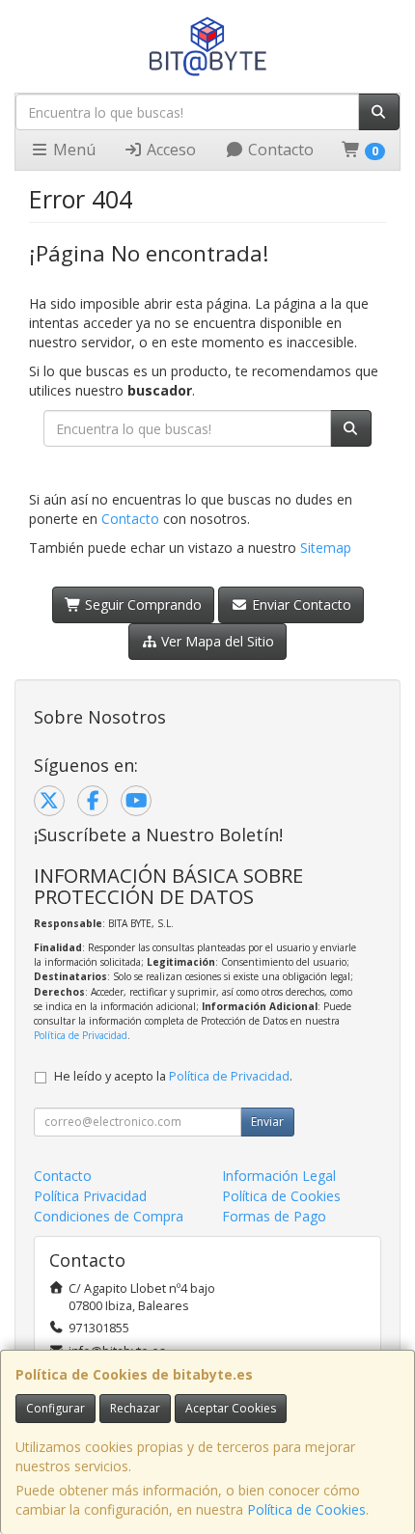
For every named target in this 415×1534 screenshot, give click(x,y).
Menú (72, 149)
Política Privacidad (90, 1196)
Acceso (169, 149)
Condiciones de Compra (108, 1216)
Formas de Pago (274, 1216)
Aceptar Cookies (230, 1408)
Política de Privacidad (80, 1035)
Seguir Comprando (141, 604)
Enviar (267, 1121)
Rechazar (135, 1408)
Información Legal (279, 1175)
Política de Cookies (306, 1509)
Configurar (55, 1408)
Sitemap (325, 547)
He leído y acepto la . (173, 1076)
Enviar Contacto (299, 604)
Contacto (279, 149)
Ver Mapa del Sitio (215, 641)
